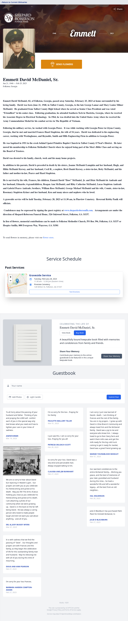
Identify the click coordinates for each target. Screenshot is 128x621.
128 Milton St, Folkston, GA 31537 (48, 287)
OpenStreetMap (66, 614)
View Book (66, 333)
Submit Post (114, 397)
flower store (48, 237)
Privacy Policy (57, 610)
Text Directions (74, 292)
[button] (17, 281)
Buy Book (80, 333)
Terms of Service (71, 610)
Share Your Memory (111, 356)
